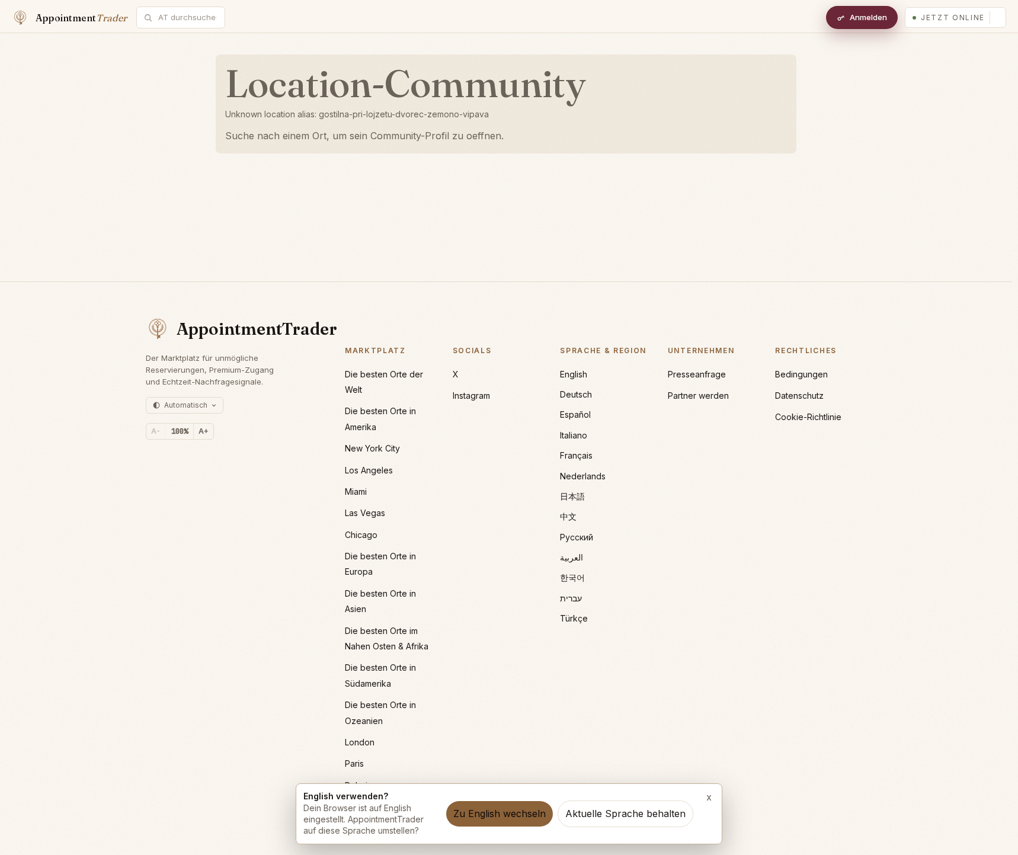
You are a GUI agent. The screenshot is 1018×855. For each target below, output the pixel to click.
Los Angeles (369, 470)
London (359, 742)
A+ (204, 431)
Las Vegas (365, 513)
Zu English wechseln (499, 813)
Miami (356, 491)
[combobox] (187, 17)
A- (155, 431)
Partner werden (698, 395)
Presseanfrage (697, 374)
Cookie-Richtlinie (808, 417)
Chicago (361, 535)
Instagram (471, 395)
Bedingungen (801, 374)
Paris (354, 763)
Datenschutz (799, 395)
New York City (372, 448)
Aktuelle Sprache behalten (625, 813)
